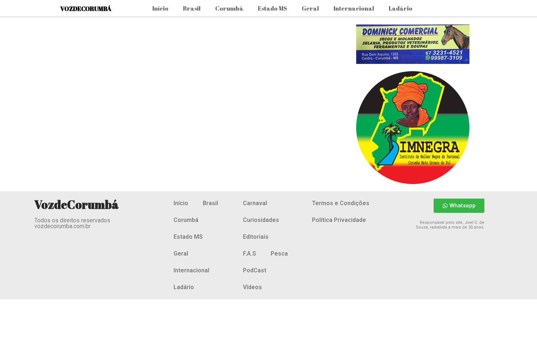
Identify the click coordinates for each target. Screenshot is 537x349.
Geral (310, 8)
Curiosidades (261, 219)
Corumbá (229, 8)
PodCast (254, 270)
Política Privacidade (339, 219)
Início (160, 8)
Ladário (400, 8)
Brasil (192, 8)
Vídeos (252, 287)
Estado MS (272, 8)
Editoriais (255, 236)
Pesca (279, 253)
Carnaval (255, 203)
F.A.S (249, 253)
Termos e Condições (340, 203)
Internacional (354, 8)
